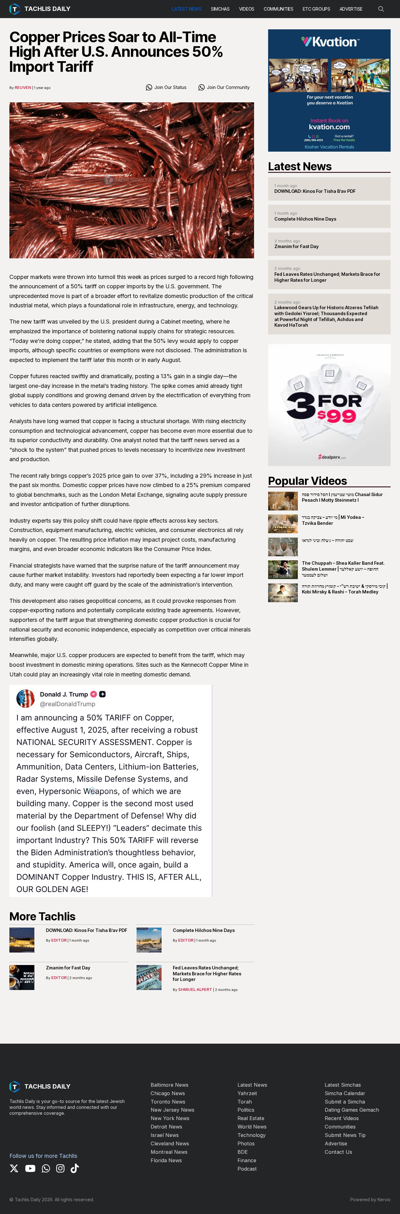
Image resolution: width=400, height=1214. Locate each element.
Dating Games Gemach (352, 1110)
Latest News (187, 9)
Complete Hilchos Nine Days (204, 930)
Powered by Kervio (370, 1199)
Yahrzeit (247, 1093)
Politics (246, 1110)
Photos (246, 1143)
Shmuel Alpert (195, 989)
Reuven (23, 87)
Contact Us (338, 1152)
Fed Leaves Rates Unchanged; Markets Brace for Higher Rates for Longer (207, 973)
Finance (247, 1160)
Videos (246, 9)
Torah (245, 1102)
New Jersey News (172, 1110)
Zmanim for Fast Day (68, 967)
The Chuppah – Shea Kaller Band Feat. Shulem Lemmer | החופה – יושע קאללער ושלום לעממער (343, 568)
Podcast (247, 1169)
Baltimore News (169, 1085)
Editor (59, 940)
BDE (243, 1152)
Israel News (165, 1135)
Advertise (351, 9)
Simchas (220, 9)
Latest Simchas (343, 1085)
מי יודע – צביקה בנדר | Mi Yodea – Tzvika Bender (333, 520)
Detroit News (166, 1127)
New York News (170, 1118)
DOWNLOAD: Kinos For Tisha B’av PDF (86, 930)
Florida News (166, 1160)
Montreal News (169, 1152)
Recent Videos (342, 1118)
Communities (278, 9)
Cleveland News (170, 1143)
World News (252, 1127)
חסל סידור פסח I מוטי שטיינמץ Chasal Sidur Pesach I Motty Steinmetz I (342, 497)
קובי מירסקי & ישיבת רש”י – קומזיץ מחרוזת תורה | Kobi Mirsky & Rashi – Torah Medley (345, 589)
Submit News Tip (345, 1135)
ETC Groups (316, 9)
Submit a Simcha (345, 1102)
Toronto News (168, 1102)
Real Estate (251, 1118)
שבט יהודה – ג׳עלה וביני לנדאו (327, 540)
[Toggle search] (381, 9)
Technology (252, 1135)
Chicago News (168, 1093)
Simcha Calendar (345, 1093)
